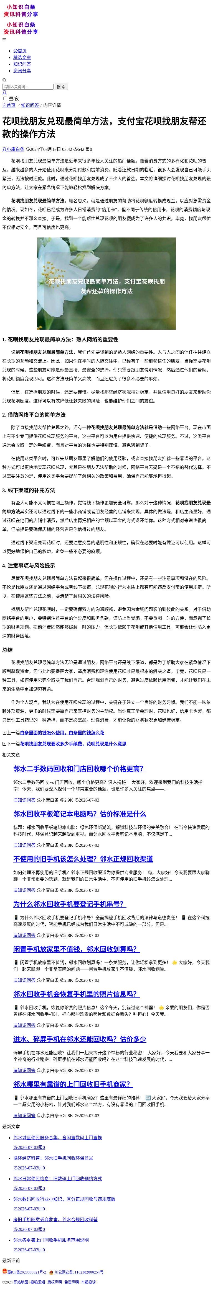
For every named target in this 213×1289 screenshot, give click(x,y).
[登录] (4, 92)
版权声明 (54, 1282)
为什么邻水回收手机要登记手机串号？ (69, 904)
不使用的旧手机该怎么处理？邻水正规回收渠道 (83, 859)
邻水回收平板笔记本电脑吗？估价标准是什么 (79, 814)
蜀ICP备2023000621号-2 (26, 1272)
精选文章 (22, 57)
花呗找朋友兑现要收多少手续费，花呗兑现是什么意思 (73, 744)
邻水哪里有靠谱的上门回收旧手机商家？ (73, 1084)
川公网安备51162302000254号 (79, 1272)
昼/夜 (14, 98)
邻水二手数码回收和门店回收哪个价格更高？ (79, 769)
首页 (22, 50)
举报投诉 (88, 1282)
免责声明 (71, 1282)
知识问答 (22, 64)
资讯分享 (22, 70)
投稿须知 (38, 1282)
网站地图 (21, 1282)
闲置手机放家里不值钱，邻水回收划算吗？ (76, 949)
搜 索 (61, 87)
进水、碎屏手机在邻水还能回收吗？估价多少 (79, 1039)
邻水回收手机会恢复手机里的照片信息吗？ (76, 994)
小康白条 (15, 149)
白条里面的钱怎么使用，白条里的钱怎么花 (62, 732)
